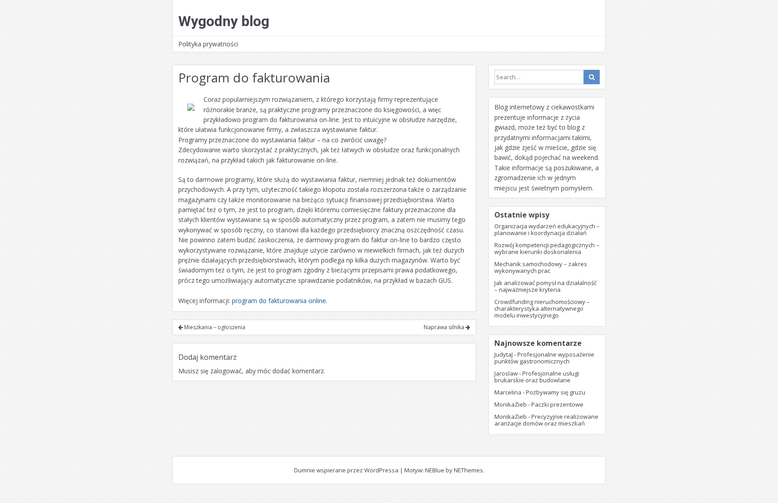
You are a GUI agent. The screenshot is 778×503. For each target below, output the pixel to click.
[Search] (592, 77)
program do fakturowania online (279, 300)
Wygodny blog (223, 21)
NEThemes (468, 470)
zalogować (226, 371)
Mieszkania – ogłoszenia (214, 327)
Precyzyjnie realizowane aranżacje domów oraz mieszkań (546, 419)
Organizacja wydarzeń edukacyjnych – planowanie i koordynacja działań (547, 229)
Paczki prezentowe (557, 404)
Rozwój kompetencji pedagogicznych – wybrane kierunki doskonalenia (546, 248)
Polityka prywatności (208, 44)
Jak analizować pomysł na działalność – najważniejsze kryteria (545, 286)
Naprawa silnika (445, 327)
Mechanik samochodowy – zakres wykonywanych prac (540, 267)
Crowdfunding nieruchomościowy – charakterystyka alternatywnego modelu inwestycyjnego (542, 308)
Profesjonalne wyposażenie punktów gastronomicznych (544, 357)
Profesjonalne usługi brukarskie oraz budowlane (536, 376)
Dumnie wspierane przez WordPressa (346, 470)
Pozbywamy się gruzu (555, 392)
